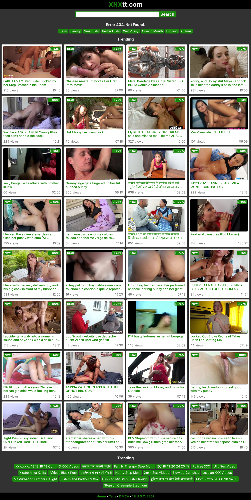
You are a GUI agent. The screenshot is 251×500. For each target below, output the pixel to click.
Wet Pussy (130, 31)
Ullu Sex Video (224, 466)
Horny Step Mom (128, 473)
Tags (112, 496)
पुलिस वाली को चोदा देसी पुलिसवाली (172, 479)
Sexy (63, 31)
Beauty (75, 31)
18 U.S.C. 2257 (143, 496)
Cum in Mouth (152, 31)
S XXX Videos (69, 466)
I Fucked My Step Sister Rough (124, 479)
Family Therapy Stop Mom (133, 466)
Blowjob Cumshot (186, 473)
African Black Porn (63, 473)
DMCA (124, 496)
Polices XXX (201, 466)
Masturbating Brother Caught (35, 479)
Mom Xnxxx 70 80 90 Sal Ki (216, 479)
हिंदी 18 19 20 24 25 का (173, 466)
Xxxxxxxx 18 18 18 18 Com (35, 466)
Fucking (172, 31)
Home (101, 496)
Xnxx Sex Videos (156, 473)
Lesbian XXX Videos (217, 473)
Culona (186, 31)
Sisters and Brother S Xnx (79, 479)
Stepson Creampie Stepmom (125, 485)
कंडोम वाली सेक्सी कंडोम (96, 466)
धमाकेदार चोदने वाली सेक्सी (96, 473)
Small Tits (91, 31)
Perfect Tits (111, 31)
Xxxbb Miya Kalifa (32, 473)
